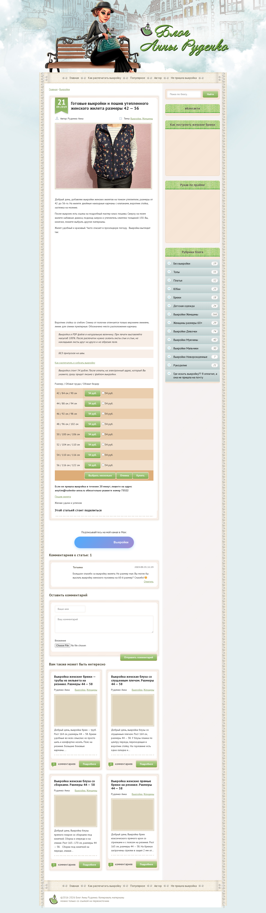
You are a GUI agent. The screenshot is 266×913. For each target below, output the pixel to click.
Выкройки (135, 118)
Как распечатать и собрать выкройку (75, 362)
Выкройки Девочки (194, 331)
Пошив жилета (63, 496)
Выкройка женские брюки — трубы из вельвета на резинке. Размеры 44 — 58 (75, 680)
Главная (74, 78)
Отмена (124, 475)
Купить (140, 475)
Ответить (148, 581)
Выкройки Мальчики (194, 348)
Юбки (194, 289)
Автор (158, 78)
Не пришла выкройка (184, 78)
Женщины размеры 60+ (194, 323)
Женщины (147, 118)
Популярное (137, 78)
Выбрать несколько (100, 475)
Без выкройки (194, 263)
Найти (210, 94)
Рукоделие (194, 365)
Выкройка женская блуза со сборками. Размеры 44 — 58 (74, 783)
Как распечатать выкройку (104, 78)
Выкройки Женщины (195, 314)
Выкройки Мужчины (194, 340)
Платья (194, 280)
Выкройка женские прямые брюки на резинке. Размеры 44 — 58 (131, 784)
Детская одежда (194, 306)
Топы (194, 272)
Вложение (60, 640)
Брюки (194, 297)
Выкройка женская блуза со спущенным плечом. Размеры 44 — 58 (132, 680)
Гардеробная (184, 39)
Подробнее (89, 764)
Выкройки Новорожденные (194, 357)
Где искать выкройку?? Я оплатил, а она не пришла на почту (195, 375)
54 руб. (92, 393)
